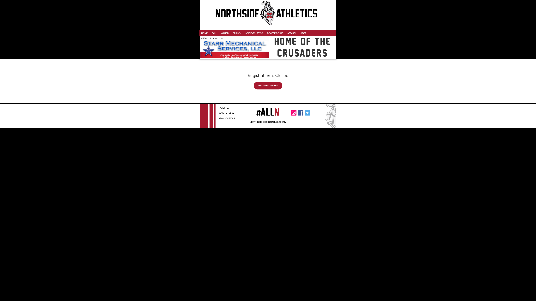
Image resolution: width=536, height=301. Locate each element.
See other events (268, 85)
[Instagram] (293, 113)
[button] (214, 33)
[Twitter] (307, 113)
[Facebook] (300, 113)
